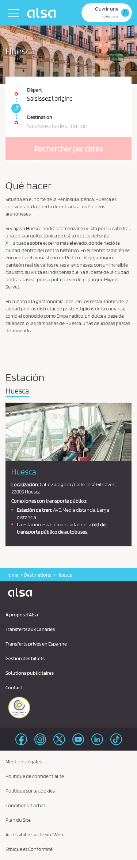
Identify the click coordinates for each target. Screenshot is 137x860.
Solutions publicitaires (29, 673)
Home (11, 575)
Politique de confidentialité (34, 776)
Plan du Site (18, 820)
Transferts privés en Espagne (36, 644)
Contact (13, 687)
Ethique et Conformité (29, 849)
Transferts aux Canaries (30, 629)
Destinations (37, 575)
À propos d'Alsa (21, 614)
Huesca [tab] (17, 391)
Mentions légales (23, 761)
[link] (15, 108)
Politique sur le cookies (30, 791)
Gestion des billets (25, 658)
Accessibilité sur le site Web (34, 834)
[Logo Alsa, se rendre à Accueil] (43, 13)
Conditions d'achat (25, 805)
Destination (39, 117)
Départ (34, 89)
